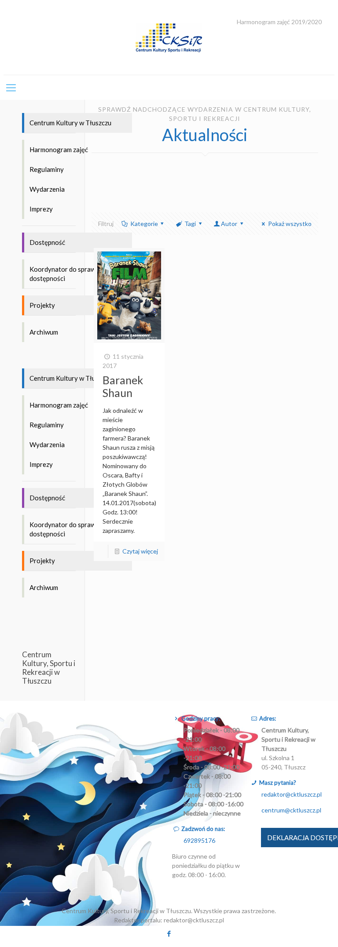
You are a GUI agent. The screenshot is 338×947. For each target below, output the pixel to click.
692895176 (199, 840)
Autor (229, 223)
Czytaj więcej (140, 551)
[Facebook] (168, 933)
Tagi (190, 223)
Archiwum (43, 332)
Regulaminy (46, 169)
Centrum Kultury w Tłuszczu (70, 123)
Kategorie (144, 223)
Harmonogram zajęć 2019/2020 (279, 22)
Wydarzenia (47, 189)
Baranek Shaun (123, 386)
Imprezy (41, 209)
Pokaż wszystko (290, 223)
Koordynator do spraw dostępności (62, 273)
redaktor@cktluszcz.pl (291, 794)
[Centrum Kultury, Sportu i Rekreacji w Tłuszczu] (169, 37)
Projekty (42, 305)
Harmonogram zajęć (58, 149)
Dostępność (47, 242)
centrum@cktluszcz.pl (291, 810)
